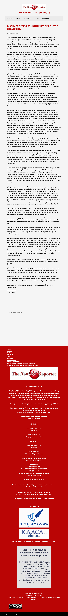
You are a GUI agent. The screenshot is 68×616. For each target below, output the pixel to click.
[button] (34, 373)
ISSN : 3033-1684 (11, 360)
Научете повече (19, 614)
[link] (34, 7)
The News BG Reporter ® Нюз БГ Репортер (34, 13)
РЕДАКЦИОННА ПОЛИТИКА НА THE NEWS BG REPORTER (22, 365)
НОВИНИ (10, 18)
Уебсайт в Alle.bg (63, 613)
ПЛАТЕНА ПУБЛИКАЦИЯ (13, 361)
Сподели (12, 293)
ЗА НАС (18, 18)
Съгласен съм (27, 614)
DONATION (45, 18)
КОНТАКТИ (27, 18)
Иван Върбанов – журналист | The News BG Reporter (21, 363)
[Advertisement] (34, 333)
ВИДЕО (37, 18)
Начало (9, 349)
